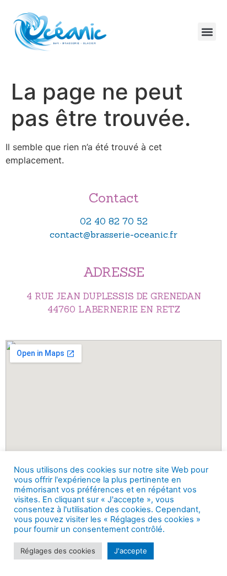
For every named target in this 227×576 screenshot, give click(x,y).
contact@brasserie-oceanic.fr (113, 234)
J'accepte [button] (130, 550)
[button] (207, 32)
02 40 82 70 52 (114, 221)
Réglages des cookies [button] (57, 550)
